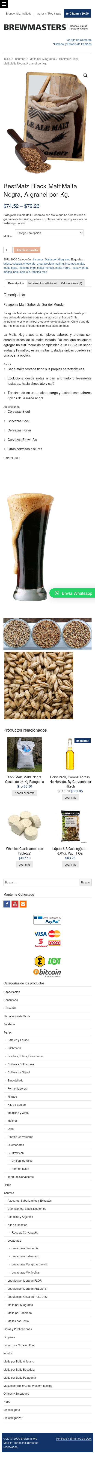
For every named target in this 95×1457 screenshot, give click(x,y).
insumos (70, 263)
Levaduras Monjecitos (25, 1272)
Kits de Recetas (17, 1225)
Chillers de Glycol (19, 1072)
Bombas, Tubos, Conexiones (26, 1056)
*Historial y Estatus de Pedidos (72, 44)
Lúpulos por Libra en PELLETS (27, 1288)
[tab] (16, 283)
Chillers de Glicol (22, 1160)
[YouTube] (15, 904)
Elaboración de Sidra (16, 1016)
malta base (10, 267)
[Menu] (4, 4)
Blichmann (14, 1048)
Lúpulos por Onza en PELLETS (27, 1296)
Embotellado (16, 1080)
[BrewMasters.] (47, 27)
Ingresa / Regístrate (49, 13)
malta (80, 263)
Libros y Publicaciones (17, 1329)
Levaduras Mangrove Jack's (29, 1264)
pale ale (25, 272)
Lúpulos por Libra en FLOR (25, 1280)
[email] (23, 904)
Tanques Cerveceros (21, 1177)
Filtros (7, 1185)
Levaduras (14, 1240)
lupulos (8, 1353)
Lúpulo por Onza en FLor (19, 1345)
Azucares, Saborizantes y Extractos (30, 1200)
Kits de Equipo (17, 1104)
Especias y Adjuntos (20, 1217)
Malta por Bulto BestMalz (19, 1369)
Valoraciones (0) (71, 283)
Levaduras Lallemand (25, 1256)
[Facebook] (6, 904)
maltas (7, 272)
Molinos (13, 1120)
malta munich (45, 267)
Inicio (6, 59)
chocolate (29, 263)
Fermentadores (17, 1088)
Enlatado (9, 1024)
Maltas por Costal (19, 1321)
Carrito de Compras (79, 40)
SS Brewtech (16, 1153)
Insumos (20, 59)
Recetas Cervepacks (25, 1232)
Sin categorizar (12, 1418)
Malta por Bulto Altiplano (18, 1361)
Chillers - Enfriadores (21, 1064)
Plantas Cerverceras (20, 1137)
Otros (11, 1128)
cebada (17, 263)
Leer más (70, 797)
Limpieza (9, 1337)
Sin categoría (11, 1409)
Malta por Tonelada (20, 1313)
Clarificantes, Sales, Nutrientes (27, 1208)
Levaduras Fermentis (25, 1248)
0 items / (79, 13)
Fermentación (20, 1168)
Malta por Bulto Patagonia (19, 1377)
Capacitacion (11, 992)
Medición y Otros (18, 1113)
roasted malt (39, 272)
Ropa (6, 1401)
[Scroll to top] (86, 1450)
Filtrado (12, 1096)
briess (7, 263)
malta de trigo (27, 267)
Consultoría (10, 1000)
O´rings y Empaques (16, 1393)
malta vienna (80, 267)
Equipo (7, 1032)
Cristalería (9, 1008)
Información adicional (42, 283)
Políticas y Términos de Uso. (74, 1438)
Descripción (16, 283)
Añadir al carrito (27, 250)
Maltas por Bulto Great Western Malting (27, 1385)
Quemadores (16, 1145)
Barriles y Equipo (18, 1040)
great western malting (50, 263)
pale (16, 272)
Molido (7, 236)
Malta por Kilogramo (42, 59)
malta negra (62, 267)
